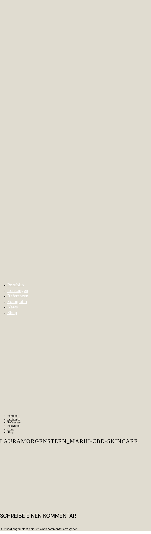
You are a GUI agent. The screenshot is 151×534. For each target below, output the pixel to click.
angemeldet (20, 529)
